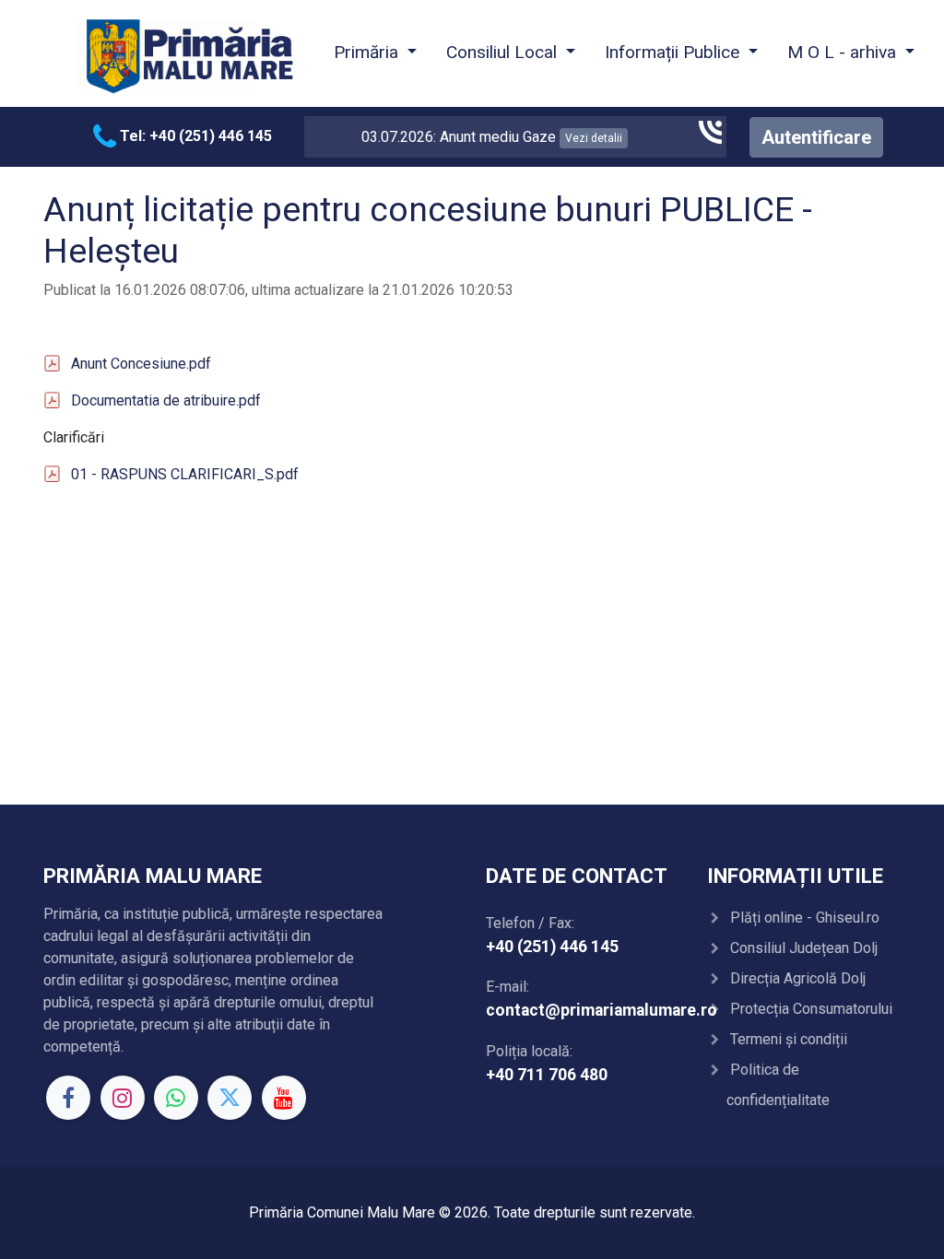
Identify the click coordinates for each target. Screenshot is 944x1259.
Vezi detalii (570, 138)
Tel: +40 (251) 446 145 (194, 136)
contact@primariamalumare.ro (601, 1010)
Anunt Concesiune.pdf (141, 363)
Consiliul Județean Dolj (804, 948)
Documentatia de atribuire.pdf (166, 400)
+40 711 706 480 (547, 1074)
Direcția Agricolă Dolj (798, 978)
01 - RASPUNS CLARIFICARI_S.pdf (185, 474)
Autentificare (816, 137)
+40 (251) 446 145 (552, 946)
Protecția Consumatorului (811, 1009)
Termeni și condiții (788, 1039)
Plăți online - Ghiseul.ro (804, 917)
